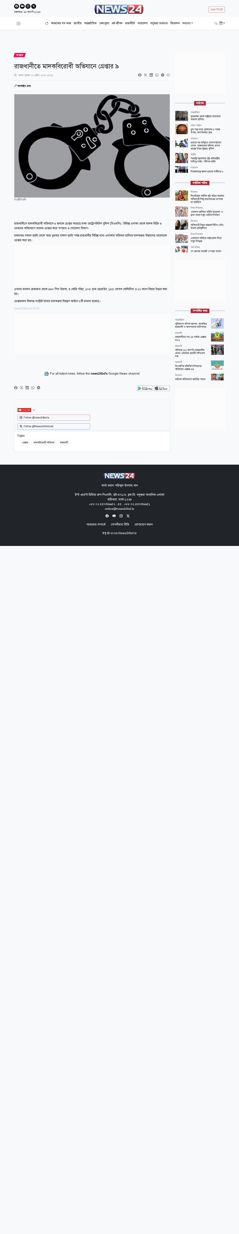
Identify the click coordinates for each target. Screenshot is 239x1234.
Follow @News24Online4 (38, 426)
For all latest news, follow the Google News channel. (94, 373)
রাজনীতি (130, 23)
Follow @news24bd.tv (36, 417)
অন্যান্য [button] (186, 23)
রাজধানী (64, 442)
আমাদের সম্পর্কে (96, 524)
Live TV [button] (215, 9)
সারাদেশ (143, 23)
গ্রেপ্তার (25, 442)
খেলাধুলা (104, 23)
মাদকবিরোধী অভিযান (44, 442)
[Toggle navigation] (18, 23)
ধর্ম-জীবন (117, 23)
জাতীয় (77, 23)
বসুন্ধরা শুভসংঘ (159, 23)
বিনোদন (175, 23)
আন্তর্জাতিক (90, 23)
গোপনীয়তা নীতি (120, 524)
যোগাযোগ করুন (143, 524)
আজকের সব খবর (61, 23)
